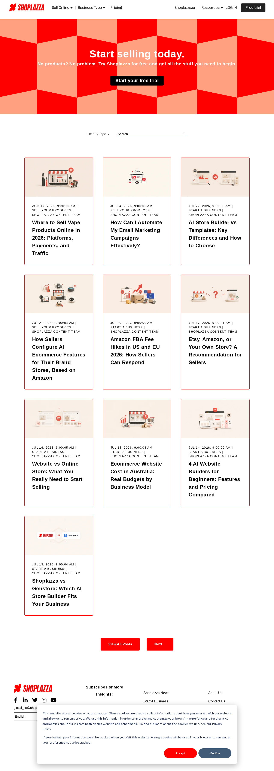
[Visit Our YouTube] (53, 700)
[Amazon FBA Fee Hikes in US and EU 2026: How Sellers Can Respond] (137, 294)
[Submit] (184, 134)
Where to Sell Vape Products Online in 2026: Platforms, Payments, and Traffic (56, 237)
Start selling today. (136, 54)
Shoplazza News (156, 693)
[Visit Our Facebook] (16, 700)
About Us (215, 693)
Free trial (253, 8)
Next (158, 644)
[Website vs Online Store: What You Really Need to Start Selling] (59, 418)
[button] (35, 716)
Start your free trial (137, 80)
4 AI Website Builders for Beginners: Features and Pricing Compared (214, 479)
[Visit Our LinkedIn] (25, 700)
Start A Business (155, 701)
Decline (215, 753)
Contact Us (216, 701)
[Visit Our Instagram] (44, 700)
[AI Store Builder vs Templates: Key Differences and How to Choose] (215, 177)
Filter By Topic (96, 134)
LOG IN (231, 8)
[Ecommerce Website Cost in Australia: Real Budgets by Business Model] (137, 418)
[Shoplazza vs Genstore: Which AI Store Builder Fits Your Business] (59, 535)
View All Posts (120, 644)
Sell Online (60, 8)
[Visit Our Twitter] (34, 700)
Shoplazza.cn (185, 8)
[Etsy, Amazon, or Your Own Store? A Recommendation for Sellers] (215, 294)
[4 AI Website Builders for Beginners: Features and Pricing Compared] (215, 418)
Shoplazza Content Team (56, 214)
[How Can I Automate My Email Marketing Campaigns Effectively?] (137, 177)
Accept (180, 753)
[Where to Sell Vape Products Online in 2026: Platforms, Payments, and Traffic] (59, 177)
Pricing (116, 8)
